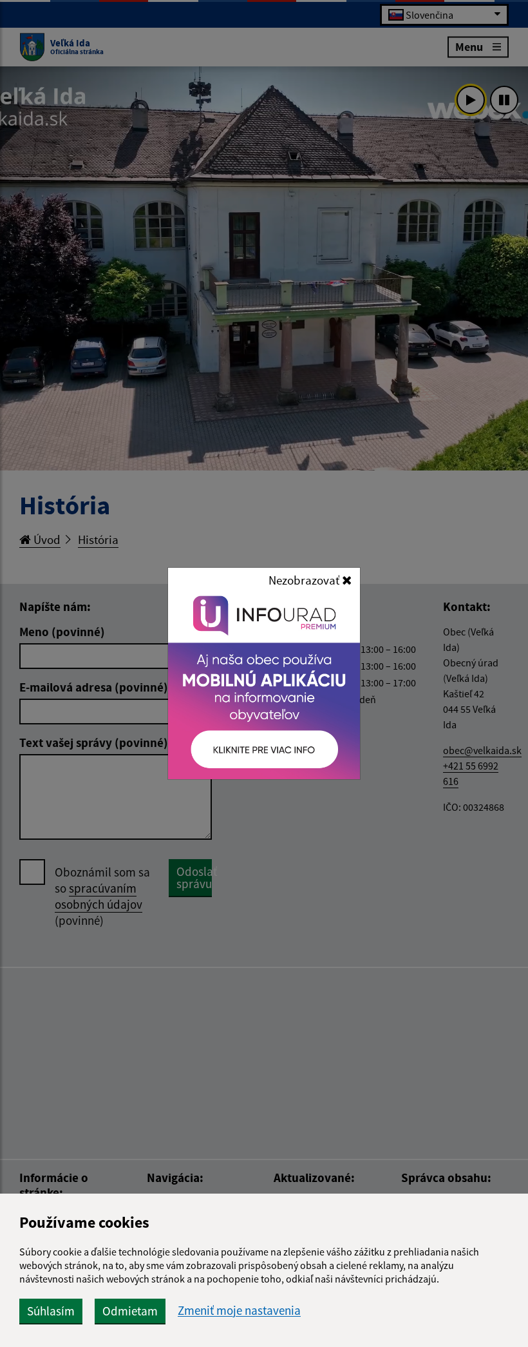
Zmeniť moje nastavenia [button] (239, 1310)
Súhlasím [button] (51, 1311)
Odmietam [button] (130, 1311)
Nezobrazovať (305, 580)
